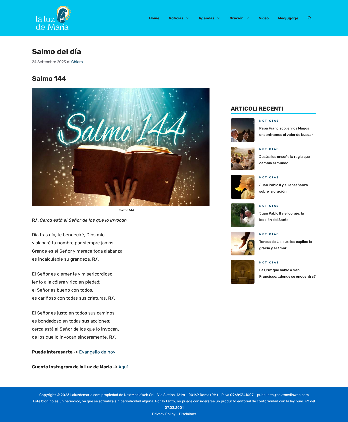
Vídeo (264, 18)
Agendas (206, 18)
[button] (309, 18)
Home (154, 18)
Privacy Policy (163, 414)
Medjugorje (288, 18)
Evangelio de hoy (97, 352)
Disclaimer (187, 414)
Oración (237, 18)
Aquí (123, 367)
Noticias (176, 18)
